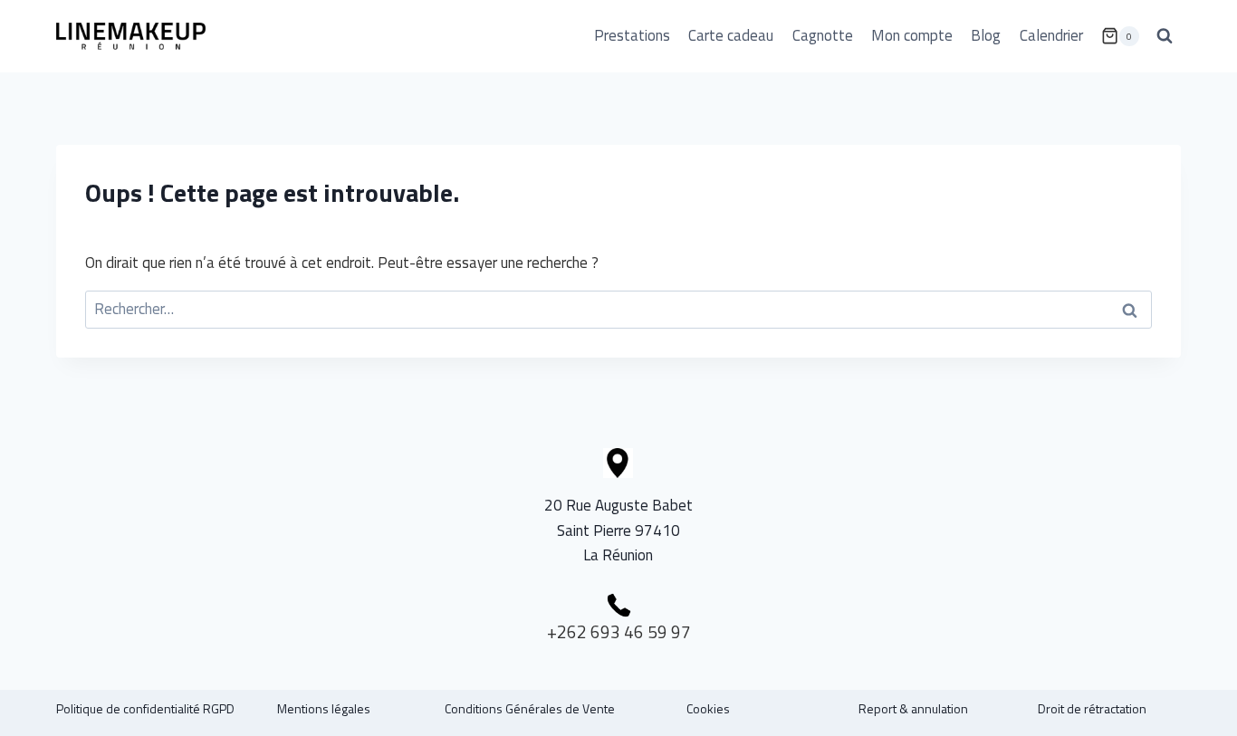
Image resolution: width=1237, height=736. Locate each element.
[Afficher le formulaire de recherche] (1164, 36)
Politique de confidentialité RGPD (145, 708)
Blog (986, 35)
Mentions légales (323, 708)
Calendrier (1051, 35)
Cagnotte (822, 35)
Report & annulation (913, 708)
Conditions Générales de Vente (530, 708)
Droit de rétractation (1092, 708)
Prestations (632, 35)
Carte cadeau (730, 35)
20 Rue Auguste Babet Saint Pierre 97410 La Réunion (618, 529)
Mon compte (912, 35)
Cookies (708, 708)
